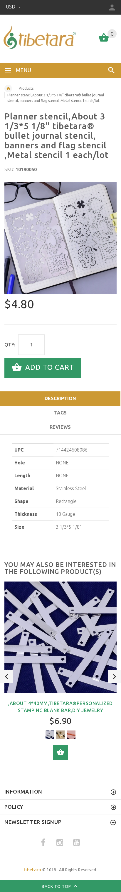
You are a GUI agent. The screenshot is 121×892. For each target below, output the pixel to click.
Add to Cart (48, 367)
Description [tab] (60, 398)
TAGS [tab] (60, 412)
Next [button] (114, 676)
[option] (60, 238)
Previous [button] (6, 676)
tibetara (32, 869)
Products (26, 88)
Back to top (57, 886)
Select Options (60, 752)
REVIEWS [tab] (60, 427)
